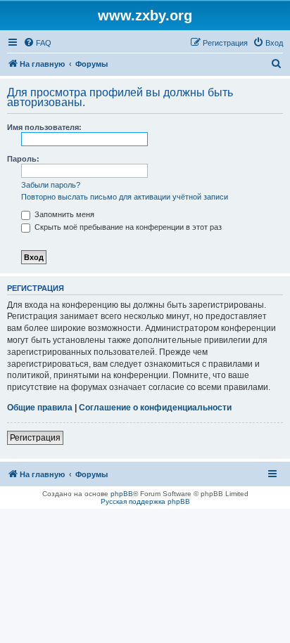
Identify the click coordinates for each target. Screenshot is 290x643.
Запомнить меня (63, 214)
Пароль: (23, 159)
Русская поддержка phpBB (145, 501)
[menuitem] (37, 42)
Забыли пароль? (50, 185)
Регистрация (35, 438)
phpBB (122, 494)
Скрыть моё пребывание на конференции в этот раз (127, 227)
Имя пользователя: (44, 127)
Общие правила (39, 408)
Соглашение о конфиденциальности (155, 408)
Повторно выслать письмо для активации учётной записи (124, 197)
